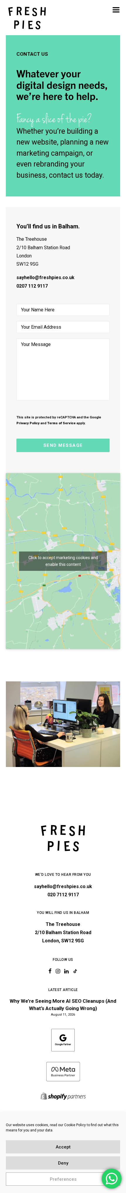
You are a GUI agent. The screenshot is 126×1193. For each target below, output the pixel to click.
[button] (116, 9)
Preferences (63, 1179)
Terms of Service (61, 423)
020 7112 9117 (63, 894)
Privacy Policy (28, 423)
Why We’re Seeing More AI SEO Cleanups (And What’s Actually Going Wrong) (63, 1005)
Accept (63, 1147)
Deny (63, 1163)
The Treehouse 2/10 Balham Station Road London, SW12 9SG (63, 933)
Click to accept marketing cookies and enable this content (63, 561)
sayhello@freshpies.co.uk (45, 277)
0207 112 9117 (32, 286)
